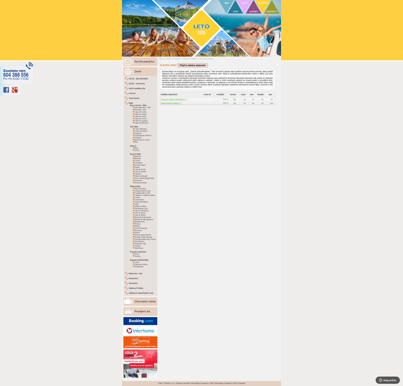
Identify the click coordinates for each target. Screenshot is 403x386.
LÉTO (235, 12)
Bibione (137, 158)
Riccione (138, 230)
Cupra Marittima (141, 202)
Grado (137, 167)
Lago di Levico (140, 118)
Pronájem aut (142, 311)
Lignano (137, 174)
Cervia (137, 197)
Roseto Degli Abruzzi (143, 237)
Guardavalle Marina (142, 135)
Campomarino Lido (142, 191)
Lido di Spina (140, 215)
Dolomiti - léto (140, 110)
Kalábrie (138, 138)
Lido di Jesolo (140, 172)
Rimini (137, 233)
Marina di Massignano (143, 219)
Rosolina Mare (140, 183)
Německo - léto (135, 273)
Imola (136, 254)
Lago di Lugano (141, 121)
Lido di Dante (140, 169)
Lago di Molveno (141, 123)
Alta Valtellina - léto (142, 107)
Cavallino (138, 163)
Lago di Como (140, 112)
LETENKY (253, 12)
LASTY (245, 3)
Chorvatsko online (145, 301)
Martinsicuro (139, 222)
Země (137, 71)
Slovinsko (133, 283)
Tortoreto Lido (140, 244)
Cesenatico (139, 200)
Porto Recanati (140, 228)
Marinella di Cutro (142, 140)
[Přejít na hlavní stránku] (160, 10)
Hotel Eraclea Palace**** (171, 103)
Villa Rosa (138, 248)
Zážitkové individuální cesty (141, 293)
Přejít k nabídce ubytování (192, 65)
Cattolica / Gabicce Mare (144, 195)
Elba (136, 148)
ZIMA (226, 3)
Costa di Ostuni (140, 131)
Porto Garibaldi (140, 176)
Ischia (136, 150)
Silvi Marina (139, 241)
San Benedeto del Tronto (145, 239)
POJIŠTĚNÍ (263, 3)
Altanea (137, 156)
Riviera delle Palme (142, 235)
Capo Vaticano (140, 129)
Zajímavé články (136, 288)
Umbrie (137, 246)
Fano (136, 204)
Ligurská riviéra (141, 264)
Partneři (241, 383)
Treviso (137, 256)
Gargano (138, 133)
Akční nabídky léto (137, 88)
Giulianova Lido (141, 208)
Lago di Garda (140, 114)
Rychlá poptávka (144, 61)
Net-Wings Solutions (199, 383)
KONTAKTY (272, 12)
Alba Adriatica (140, 189)
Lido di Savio (139, 213)
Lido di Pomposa (141, 211)
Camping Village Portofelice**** (174, 99)
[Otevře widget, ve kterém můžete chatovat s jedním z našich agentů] (388, 380)
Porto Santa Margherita (144, 178)
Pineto (137, 226)
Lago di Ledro (140, 116)
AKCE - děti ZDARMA (138, 79)
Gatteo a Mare (140, 206)
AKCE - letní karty (137, 84)
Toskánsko (138, 267)
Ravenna (138, 180)
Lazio (136, 262)
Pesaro (137, 224)
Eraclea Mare (206, 58)
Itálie (177, 58)
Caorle (137, 161)
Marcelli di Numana (142, 217)
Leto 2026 (166, 58)
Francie (132, 93)
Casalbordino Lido (142, 193)
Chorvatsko (134, 98)
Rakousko (133, 278)
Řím (136, 142)
